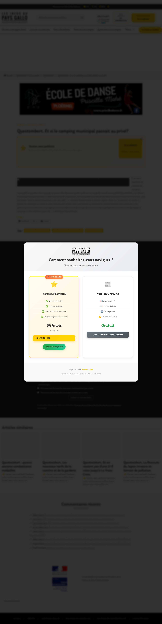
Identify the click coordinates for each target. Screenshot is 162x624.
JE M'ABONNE (43, 338)
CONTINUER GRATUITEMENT (108, 335)
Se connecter (87, 369)
